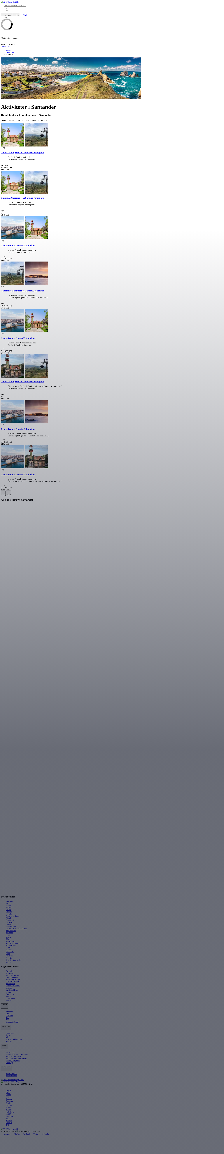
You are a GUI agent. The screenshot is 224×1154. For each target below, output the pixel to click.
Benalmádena (11, 931)
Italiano (8, 1110)
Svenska (9, 1123)
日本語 (8, 1114)
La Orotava (10, 952)
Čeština (8, 1095)
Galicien (9, 988)
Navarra (9, 1000)
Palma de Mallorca (12, 916)
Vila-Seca (9, 956)
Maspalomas (10, 941)
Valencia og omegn (13, 979)
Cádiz (8, 954)
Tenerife (9, 914)
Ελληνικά (9, 1101)
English (8, 1091)
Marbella (9, 950)
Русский (9, 1121)
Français (9, 1105)
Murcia (8, 996)
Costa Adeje (10, 920)
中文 (7, 1125)
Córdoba (9, 918)
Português (9, 1116)
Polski (8, 1119)
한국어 (8, 1107)
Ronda (8, 947)
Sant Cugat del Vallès (13, 960)
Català (8, 1093)
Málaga (8, 910)
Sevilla (8, 905)
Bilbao (8, 939)
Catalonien (10, 971)
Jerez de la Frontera (13, 943)
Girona (8, 937)
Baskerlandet (10, 984)
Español (9, 1103)
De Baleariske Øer (12, 982)
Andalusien (10, 973)
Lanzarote (9, 922)
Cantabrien (10, 994)
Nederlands (10, 1112)
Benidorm (9, 933)
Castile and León (12, 990)
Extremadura (10, 998)
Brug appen (5, 46)
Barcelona (9, 901)
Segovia (9, 958)
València (9, 908)
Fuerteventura (11, 926)
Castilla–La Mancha (13, 986)
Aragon (8, 992)
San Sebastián (11, 945)
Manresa (9, 962)
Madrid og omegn (12, 975)
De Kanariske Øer (12, 977)
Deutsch (9, 1099)
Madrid (8, 903)
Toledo (8, 924)
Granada (9, 912)
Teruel (8, 935)
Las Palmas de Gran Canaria (16, 929)
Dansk (8, 1097)
